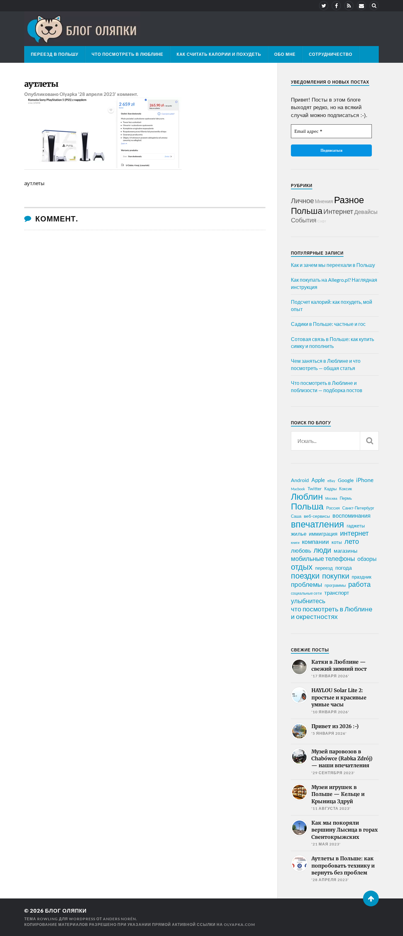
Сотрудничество (330, 54)
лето (351, 541)
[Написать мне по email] (361, 5)
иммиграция (323, 534)
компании (315, 541)
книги (295, 542)
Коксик (345, 488)
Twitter (315, 488)
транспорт (336, 593)
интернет (354, 533)
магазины (345, 551)
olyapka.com (239, 924)
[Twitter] (323, 5)
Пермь (346, 498)
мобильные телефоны (323, 558)
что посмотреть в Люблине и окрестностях (331, 612)
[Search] (374, 5)
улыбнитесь (308, 600)
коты (337, 542)
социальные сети (306, 593)
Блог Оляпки (66, 910)
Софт (321, 221)
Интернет (338, 211)
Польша (306, 210)
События (303, 220)
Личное (302, 200)
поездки (305, 575)
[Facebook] (336, 5)
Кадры (330, 488)
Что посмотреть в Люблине (127, 54)
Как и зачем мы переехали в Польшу (333, 265)
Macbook (298, 489)
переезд (324, 568)
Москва (331, 498)
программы (335, 585)
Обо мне (285, 54)
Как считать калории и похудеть (219, 54)
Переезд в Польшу (54, 54)
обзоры (367, 558)
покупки (335, 576)
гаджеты (356, 525)
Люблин (307, 496)
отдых (302, 566)
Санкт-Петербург (358, 507)
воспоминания (351, 515)
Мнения (324, 201)
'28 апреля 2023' (97, 94)
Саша (296, 516)
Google (346, 480)
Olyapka (68, 94)
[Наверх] (371, 898)
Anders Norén (119, 918)
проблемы (306, 584)
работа (359, 584)
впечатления (317, 524)
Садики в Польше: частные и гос (328, 324)
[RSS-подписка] (349, 5)
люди (322, 550)
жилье (298, 533)
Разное (349, 199)
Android (300, 480)
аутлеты (41, 84)
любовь (301, 550)
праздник (362, 577)
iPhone (364, 479)
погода (343, 567)
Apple (318, 480)
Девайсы (365, 211)
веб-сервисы (317, 516)
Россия (333, 507)
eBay (331, 481)
